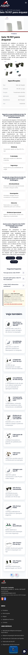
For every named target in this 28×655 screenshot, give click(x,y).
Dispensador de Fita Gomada (11, 644)
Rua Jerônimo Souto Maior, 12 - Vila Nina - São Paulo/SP (13, 589)
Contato (5, 622)
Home (2, 10)
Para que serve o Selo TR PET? (12, 273)
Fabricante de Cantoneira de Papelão (13, 638)
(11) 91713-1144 (4, 591)
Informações (6, 613)
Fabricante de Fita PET (9, 641)
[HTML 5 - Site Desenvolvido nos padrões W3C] (2, 598)
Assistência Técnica (8, 619)
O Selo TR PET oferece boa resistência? (11, 285)
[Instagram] (16, 574)
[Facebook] (11, 574)
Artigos (5, 616)
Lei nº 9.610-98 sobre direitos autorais (13, 304)
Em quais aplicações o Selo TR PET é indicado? (12, 278)
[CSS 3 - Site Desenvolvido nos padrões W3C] (5, 598)
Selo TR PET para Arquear (13, 10)
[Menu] (26, 3)
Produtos (5, 610)
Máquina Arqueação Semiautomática (13, 635)
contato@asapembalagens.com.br (8, 593)
